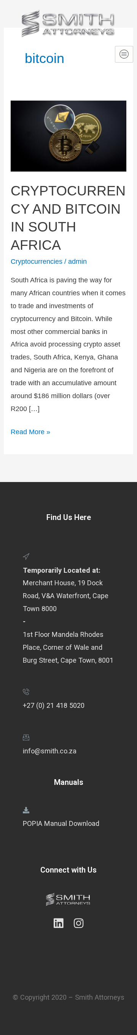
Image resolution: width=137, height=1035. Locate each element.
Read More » (30, 430)
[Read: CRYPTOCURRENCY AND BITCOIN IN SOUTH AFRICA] (68, 135)
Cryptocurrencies (36, 261)
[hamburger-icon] (124, 54)
